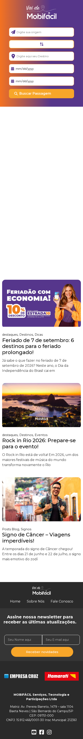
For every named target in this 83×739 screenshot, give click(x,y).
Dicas (39, 334)
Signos (26, 529)
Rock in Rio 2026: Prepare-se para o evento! (39, 443)
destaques (10, 334)
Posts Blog (10, 529)
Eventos (41, 435)
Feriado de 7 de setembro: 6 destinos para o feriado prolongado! (38, 346)
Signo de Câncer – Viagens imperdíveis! (36, 538)
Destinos (26, 334)
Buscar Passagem (35, 93)
